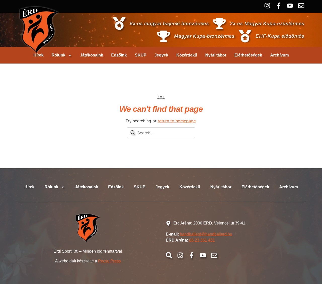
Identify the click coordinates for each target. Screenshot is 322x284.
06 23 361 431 (202, 240)
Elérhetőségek (248, 55)
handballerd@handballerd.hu (206, 234)
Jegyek (161, 55)
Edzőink (119, 55)
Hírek (38, 55)
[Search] (132, 133)
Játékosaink (91, 55)
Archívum (279, 55)
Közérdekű (186, 55)
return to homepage (177, 120)
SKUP (140, 55)
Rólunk (58, 55)
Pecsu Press (109, 261)
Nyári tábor (215, 55)
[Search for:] (161, 133)
